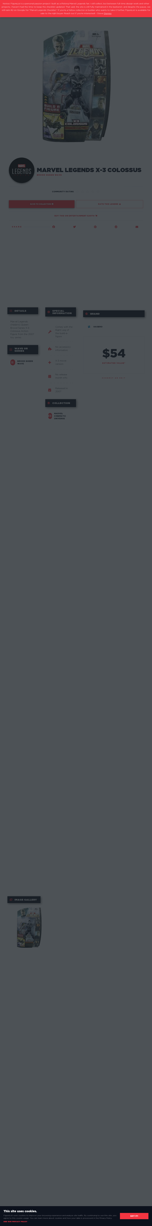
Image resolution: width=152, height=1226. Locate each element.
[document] (76, 613)
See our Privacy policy (15, 1221)
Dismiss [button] (107, 13)
